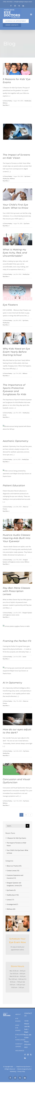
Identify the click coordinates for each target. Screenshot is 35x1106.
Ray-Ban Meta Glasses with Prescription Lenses (16, 591)
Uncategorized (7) (12, 904)
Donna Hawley (8, 101)
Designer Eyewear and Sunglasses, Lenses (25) (14, 884)
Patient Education (14, 485)
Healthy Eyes (28, 101)
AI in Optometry (12, 682)
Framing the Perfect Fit (17, 641)
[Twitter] (31, 1054)
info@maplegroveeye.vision (23, 1)
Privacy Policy (21, 1071)
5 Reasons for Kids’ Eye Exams (16, 838)
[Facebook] (25, 1054)
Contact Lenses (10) (13, 870)
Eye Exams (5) (11, 890)
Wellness (5, 103)
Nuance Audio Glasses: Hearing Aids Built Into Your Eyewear (17, 538)
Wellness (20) (11, 909)
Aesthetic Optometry (15, 441)
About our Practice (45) (14, 866)
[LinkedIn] (25, 1058)
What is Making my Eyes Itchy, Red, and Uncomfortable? (15, 252)
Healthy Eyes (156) (13, 895)
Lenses (4, 415)
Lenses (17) (10, 900)
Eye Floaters (10, 304)
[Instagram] (28, 1054)
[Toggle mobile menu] (31, 14)
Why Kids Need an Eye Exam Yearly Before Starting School (16, 351)
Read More (5, 105)
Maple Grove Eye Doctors (23, 1066)
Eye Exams (27, 176)
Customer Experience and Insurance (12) (15, 876)
